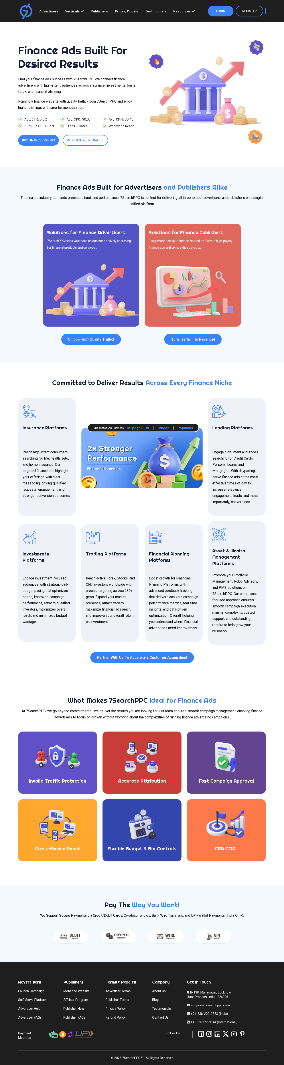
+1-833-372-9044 (203, 1022)
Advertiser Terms (118, 991)
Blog (155, 1000)
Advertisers (48, 11)
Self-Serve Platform (32, 1000)
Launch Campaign (31, 991)
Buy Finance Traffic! (38, 140)
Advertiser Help (29, 1009)
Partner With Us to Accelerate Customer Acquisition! (142, 657)
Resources (182, 11)
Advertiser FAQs (30, 1017)
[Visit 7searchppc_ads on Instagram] (209, 1034)
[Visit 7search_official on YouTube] (234, 1034)
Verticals (72, 11)
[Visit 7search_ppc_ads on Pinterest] (242, 1034)
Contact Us (160, 1017)
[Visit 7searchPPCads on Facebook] (201, 1034)
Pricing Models (126, 11)
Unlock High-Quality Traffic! (91, 339)
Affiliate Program (75, 1000)
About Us (159, 991)
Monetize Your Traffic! (85, 140)
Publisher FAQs (74, 1017)
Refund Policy (116, 1017)
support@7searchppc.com (210, 1005)
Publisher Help (73, 1009)
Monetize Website (76, 991)
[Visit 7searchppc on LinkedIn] (217, 1034)
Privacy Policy (116, 1009)
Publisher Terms (117, 1000)
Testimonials (155, 11)
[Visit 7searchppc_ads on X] (226, 1034)
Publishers (99, 11)
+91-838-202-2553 (204, 1014)
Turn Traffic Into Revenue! (193, 339)
